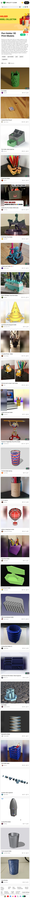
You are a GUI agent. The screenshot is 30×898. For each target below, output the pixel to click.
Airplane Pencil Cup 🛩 (6, 120)
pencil (21, 56)
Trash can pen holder (6, 851)
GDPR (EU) (9, 888)
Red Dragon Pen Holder (6, 237)
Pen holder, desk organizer (7, 149)
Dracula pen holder (5, 587)
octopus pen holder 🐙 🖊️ (7, 266)
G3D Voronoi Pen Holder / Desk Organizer (11, 675)
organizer (4, 59)
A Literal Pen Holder (6, 821)
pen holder (10, 56)
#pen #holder (4, 880)
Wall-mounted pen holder (7, 617)
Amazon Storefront (6, 892)
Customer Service (18, 892)
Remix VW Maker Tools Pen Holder (9, 295)
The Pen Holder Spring (6, 470)
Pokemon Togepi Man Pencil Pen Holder (10, 441)
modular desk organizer (7, 792)
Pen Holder (4, 90)
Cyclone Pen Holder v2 (6, 646)
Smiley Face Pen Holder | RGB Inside (9, 207)
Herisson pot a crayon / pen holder (9, 383)
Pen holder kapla (5, 763)
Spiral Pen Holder (5, 558)
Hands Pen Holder (5, 178)
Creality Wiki (12, 892)
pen (17, 56)
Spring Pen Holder (5, 734)
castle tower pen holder (7, 412)
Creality (2, 892)
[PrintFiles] (25, 7)
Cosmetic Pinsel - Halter (7, 354)
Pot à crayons (4, 500)
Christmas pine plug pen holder (8, 324)
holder (4, 56)
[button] (27, 7)
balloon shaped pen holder (7, 529)
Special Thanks (26, 888)
